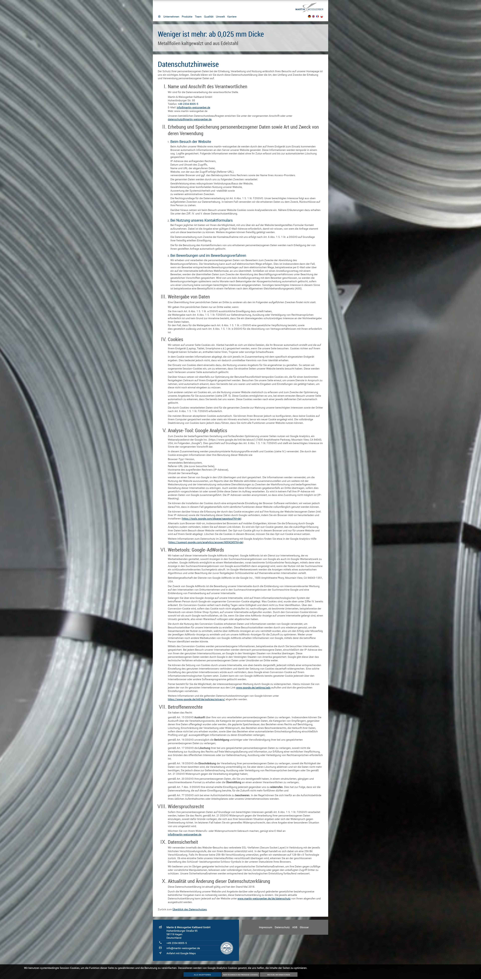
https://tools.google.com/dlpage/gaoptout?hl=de (211, 518)
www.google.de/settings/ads (253, 687)
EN (315, 17)
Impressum (265, 927)
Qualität (208, 16)
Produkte (187, 16)
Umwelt (220, 16)
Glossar (304, 927)
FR (319, 17)
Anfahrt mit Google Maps (181, 953)
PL (323, 17)
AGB (294, 927)
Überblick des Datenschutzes (189, 909)
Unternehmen (171, 16)
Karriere (231, 16)
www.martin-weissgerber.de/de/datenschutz (264, 898)
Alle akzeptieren (202, 974)
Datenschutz (282, 927)
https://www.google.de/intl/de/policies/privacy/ (196, 699)
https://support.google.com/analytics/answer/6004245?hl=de (206, 542)
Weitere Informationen (278, 974)
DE (311, 17)
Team (198, 16)
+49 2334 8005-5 (188, 104)
